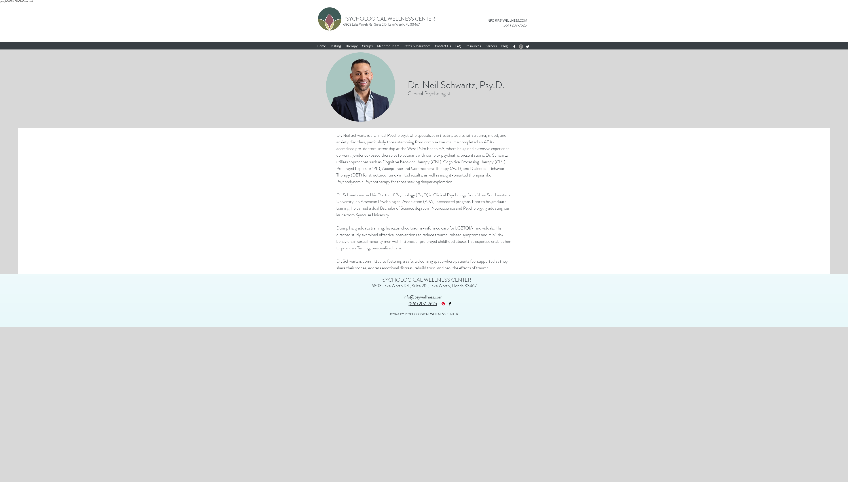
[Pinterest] (521, 46)
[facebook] (514, 46)
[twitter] (527, 46)
